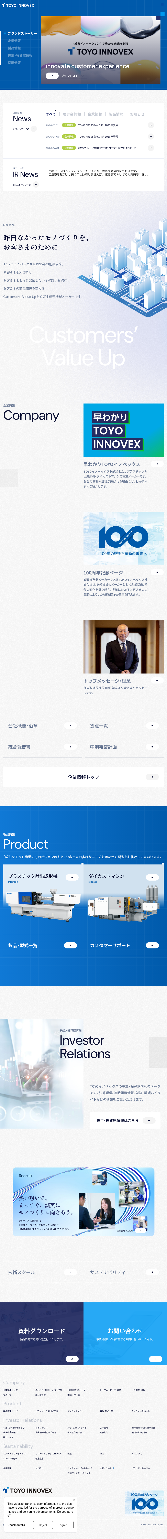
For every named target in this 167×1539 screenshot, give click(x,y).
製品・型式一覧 (22, 945)
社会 (102, 1453)
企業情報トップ (83, 777)
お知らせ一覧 (21, 129)
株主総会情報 (9, 1432)
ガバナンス (137, 1453)
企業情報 (14, 40)
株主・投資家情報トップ (14, 1427)
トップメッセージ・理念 (110, 1389)
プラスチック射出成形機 (46, 1411)
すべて (51, 114)
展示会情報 (72, 114)
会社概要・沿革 (22, 725)
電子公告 (104, 1432)
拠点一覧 (99, 725)
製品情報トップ (10, 1411)
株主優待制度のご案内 (45, 1432)
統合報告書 (19, 746)
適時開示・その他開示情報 (143, 1427)
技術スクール (21, 1272)
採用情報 (14, 62)
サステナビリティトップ (14, 1453)
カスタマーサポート (110, 945)
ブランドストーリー (22, 33)
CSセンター (87, 1472)
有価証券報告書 (74, 1432)
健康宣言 (39, 1458)
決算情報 (104, 1427)
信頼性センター (74, 1472)
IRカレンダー (41, 1427)
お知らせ (137, 114)
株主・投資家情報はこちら (118, 1120)
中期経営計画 (103, 746)
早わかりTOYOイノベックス (48, 1389)
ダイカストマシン (75, 1411)
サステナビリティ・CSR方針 (48, 1453)
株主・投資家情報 (20, 55)
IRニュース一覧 (22, 184)
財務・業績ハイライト (77, 1427)
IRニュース (8, 1437)
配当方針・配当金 (139, 1432)
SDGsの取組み (10, 1458)
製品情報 (14, 47)
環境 (69, 1453)
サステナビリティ (108, 1272)
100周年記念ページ (76, 1389)
